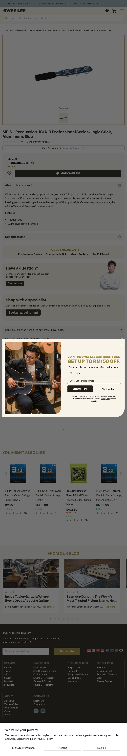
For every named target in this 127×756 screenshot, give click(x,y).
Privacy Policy (44, 738)
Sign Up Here (80, 388)
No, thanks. (108, 389)
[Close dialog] (122, 341)
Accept (63, 747)
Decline (101, 747)
